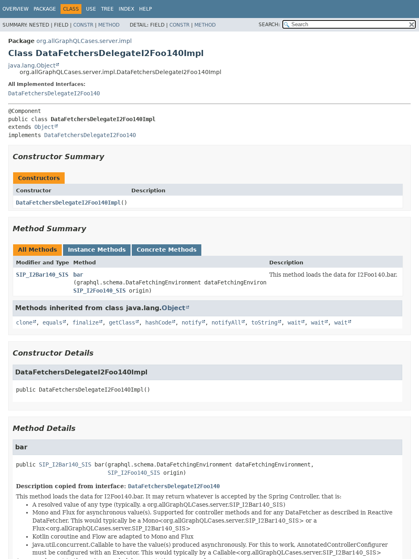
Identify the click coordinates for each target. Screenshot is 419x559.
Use (91, 9)
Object (44, 127)
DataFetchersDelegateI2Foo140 (54, 93)
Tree (107, 9)
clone (24, 322)
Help (145, 9)
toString (264, 322)
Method (108, 25)
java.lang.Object (31, 65)
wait (294, 322)
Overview (15, 9)
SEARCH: (269, 24)
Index (126, 9)
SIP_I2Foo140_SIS (99, 290)
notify (191, 322)
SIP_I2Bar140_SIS (42, 274)
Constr (83, 25)
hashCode (158, 322)
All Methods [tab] (37, 249)
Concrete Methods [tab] (166, 249)
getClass (122, 322)
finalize (85, 322)
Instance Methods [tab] (97, 249)
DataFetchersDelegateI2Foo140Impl (68, 202)
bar (78, 274)
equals (52, 322)
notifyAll (226, 322)
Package (45, 9)
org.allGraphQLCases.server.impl (84, 41)
